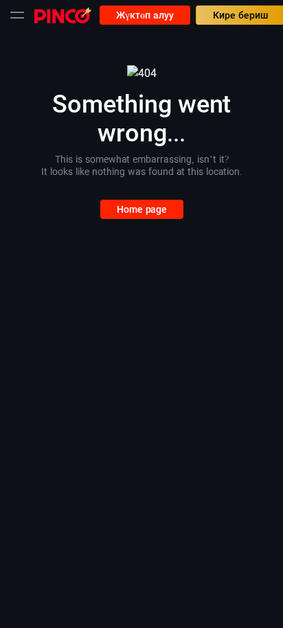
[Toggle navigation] (17, 15)
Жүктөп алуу (145, 15)
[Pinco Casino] (62, 14)
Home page (142, 209)
